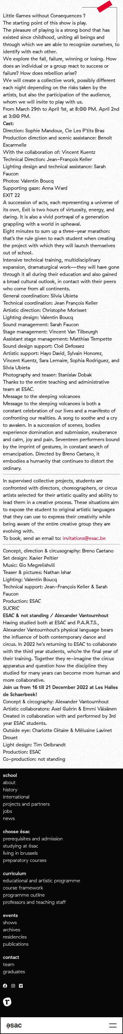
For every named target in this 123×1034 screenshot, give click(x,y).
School (10, 775)
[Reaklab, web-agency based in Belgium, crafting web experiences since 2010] (7, 1001)
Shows (10, 922)
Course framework (23, 888)
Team (8, 964)
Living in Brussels (20, 853)
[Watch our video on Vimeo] (21, 986)
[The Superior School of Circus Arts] (14, 1026)
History (10, 789)
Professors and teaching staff (34, 902)
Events (10, 915)
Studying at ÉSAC (20, 846)
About (9, 782)
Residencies (15, 937)
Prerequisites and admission (33, 839)
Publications (15, 944)
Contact (11, 957)
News (9, 818)
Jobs (7, 811)
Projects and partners (26, 804)
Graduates (14, 971)
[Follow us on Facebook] (5, 986)
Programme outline (24, 895)
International (16, 797)
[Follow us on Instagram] (13, 986)
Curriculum (14, 873)
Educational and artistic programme (41, 880)
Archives (11, 930)
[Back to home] (105, 6)
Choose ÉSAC (16, 831)
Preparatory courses (24, 860)
